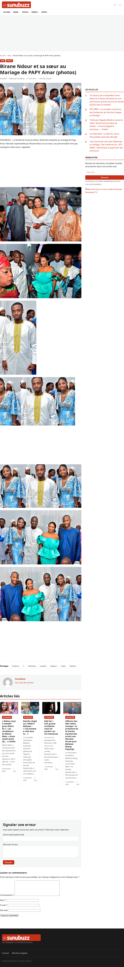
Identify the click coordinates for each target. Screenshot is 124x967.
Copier (63, 666)
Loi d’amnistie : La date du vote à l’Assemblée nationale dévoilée (104, 135)
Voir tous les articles (24, 682)
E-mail (3, 905)
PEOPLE (25, 12)
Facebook (15, 666)
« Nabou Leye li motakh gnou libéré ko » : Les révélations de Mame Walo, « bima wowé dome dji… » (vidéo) (9, 731)
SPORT (44, 12)
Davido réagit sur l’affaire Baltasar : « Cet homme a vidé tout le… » (30, 727)
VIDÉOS (34, 12)
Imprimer (73, 666)
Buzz (2, 61)
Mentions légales (20, 953)
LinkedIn (43, 666)
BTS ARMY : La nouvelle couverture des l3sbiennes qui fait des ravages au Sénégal (106, 112)
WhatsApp (32, 666)
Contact (5, 953)
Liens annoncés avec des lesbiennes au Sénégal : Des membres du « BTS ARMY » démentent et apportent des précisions (106, 146)
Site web (4, 910)
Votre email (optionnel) (13, 834)
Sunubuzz (21, 78)
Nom (3, 900)
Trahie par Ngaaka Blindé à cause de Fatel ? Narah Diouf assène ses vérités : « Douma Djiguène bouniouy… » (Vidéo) (106, 125)
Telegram (53, 666)
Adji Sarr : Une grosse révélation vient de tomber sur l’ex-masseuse (51, 727)
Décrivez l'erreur (10, 844)
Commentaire (7, 895)
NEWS (15, 12)
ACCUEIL (6, 12)
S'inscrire (104, 177)
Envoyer (8, 862)
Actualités (7, 717)
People (9, 61)
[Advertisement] (62, 33)
